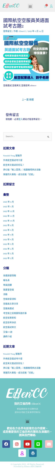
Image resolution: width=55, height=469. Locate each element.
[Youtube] (27, 444)
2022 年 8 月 (8, 230)
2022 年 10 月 (9, 221)
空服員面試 (8, 308)
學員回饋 (7, 285)
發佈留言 (7, 31)
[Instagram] (17, 444)
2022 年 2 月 (8, 258)
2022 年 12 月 (9, 211)
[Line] (38, 444)
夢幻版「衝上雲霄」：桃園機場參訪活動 (22, 170)
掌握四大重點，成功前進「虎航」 (19, 174)
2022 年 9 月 (8, 225)
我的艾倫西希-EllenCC (27, 404)
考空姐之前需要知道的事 (15, 313)
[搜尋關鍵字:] (27, 136)
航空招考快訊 (9, 323)
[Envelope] (49, 444)
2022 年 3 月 (8, 254)
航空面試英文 (9, 327)
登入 (20, 119)
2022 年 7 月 (8, 235)
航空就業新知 (9, 318)
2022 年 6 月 (8, 240)
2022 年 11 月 (9, 216)
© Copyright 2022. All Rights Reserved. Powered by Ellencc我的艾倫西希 (27, 465)
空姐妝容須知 (9, 299)
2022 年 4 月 (8, 249)
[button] (30, 6)
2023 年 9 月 (8, 202)
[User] (51, 6)
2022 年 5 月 (8, 244)
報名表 (6, 280)
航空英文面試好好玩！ (14, 165)
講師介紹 (7, 337)
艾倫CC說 (7, 332)
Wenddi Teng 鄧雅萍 (12, 156)
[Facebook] (6, 444)
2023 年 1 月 (8, 207)
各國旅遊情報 (9, 276)
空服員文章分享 (10, 304)
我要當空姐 (8, 290)
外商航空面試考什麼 (12, 160)
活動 (5, 294)
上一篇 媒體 (28, 100)
